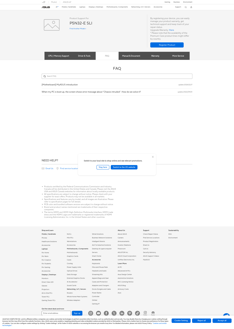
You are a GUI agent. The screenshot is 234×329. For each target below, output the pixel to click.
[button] (167, 2)
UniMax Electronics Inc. (126, 260)
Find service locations (69, 168)
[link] (46, 7)
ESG (170, 234)
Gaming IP (95, 304)
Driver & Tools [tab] (84, 56)
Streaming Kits (97, 275)
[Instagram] (90, 313)
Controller (95, 296)
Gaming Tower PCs (48, 300)
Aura (119, 293)
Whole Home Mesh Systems (77, 297)
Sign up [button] (77, 313)
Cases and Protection (99, 282)
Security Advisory (149, 252)
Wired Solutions (97, 234)
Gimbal (94, 300)
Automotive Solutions (125, 278)
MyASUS (146, 260)
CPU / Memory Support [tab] (58, 56)
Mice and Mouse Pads (100, 267)
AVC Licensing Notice (125, 282)
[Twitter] (114, 313)
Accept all (222, 320)
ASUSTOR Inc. (123, 252)
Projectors (45, 289)
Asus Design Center (125, 275)
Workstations (72, 241)
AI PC (120, 267)
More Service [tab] (178, 56)
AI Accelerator (72, 282)
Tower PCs (45, 297)
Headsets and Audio (99, 271)
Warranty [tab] (155, 56)
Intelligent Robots (98, 241)
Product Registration (150, 241)
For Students (46, 264)
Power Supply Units (74, 267)
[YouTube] (98, 313)
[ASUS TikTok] (137, 313)
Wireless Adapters (73, 300)
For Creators (46, 260)
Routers (70, 293)
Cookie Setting (181, 320)
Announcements (123, 241)
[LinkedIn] (121, 313)
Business (177, 2)
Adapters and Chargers (100, 286)
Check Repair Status (150, 234)
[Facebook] (106, 313)
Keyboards (96, 264)
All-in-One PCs (47, 293)
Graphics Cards (72, 256)
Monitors (45, 278)
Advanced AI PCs (124, 271)
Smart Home (96, 256)
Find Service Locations (151, 238)
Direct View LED (48, 282)
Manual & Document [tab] (131, 56)
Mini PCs (70, 238)
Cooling (70, 264)
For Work (45, 256)
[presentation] (43, 168)
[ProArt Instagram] (145, 313)
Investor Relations (124, 245)
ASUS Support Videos (151, 256)
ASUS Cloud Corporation (127, 256)
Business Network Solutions (102, 238)
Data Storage (72, 275)
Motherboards (72, 253)
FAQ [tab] (107, 56)
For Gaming (46, 267)
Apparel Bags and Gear (100, 278)
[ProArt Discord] (153, 313)
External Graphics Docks (76, 278)
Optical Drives (72, 271)
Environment (187, 2)
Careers (120, 238)
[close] (153, 157)
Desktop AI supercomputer (102, 249)
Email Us (49, 168)
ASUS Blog (122, 286)
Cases (69, 260)
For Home (45, 253)
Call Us (145, 249)
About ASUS (122, 234)
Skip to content (43, 7)
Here (171, 30)
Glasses (44, 286)
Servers (95, 252)
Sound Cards (71, 286)
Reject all (202, 320)
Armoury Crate (123, 289)
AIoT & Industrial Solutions (101, 245)
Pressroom (122, 249)
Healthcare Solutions (49, 242)
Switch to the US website (124, 167)
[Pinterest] (129, 313)
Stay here (103, 167)
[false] (167, 45)
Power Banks (96, 293)
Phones (44, 238)
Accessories (46, 245)
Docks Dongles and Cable (101, 289)
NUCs (69, 234)
